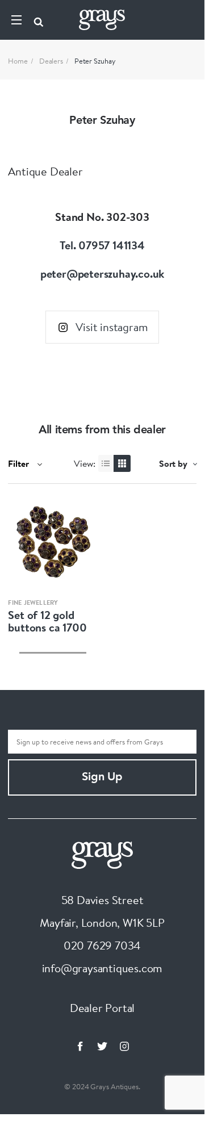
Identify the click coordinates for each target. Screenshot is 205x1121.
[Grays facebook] (80, 1046)
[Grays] (102, 853)
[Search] (38, 20)
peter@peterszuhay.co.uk (102, 273)
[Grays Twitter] (102, 1046)
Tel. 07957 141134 (102, 245)
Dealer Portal (102, 1007)
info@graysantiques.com (102, 968)
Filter (19, 463)
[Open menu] (16, 19)
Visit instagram (112, 326)
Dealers (51, 61)
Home (18, 61)
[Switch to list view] (106, 463)
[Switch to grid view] (122, 463)
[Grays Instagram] (124, 1046)
